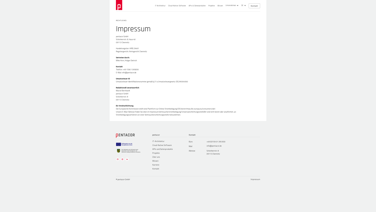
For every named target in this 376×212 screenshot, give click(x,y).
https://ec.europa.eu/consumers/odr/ (200, 108)
